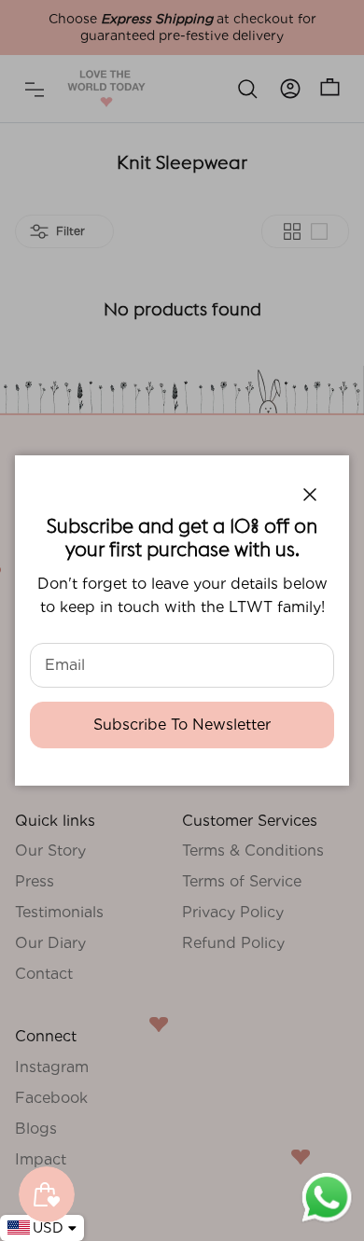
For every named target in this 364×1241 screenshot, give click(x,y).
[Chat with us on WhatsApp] (327, 1220)
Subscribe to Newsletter (182, 724)
